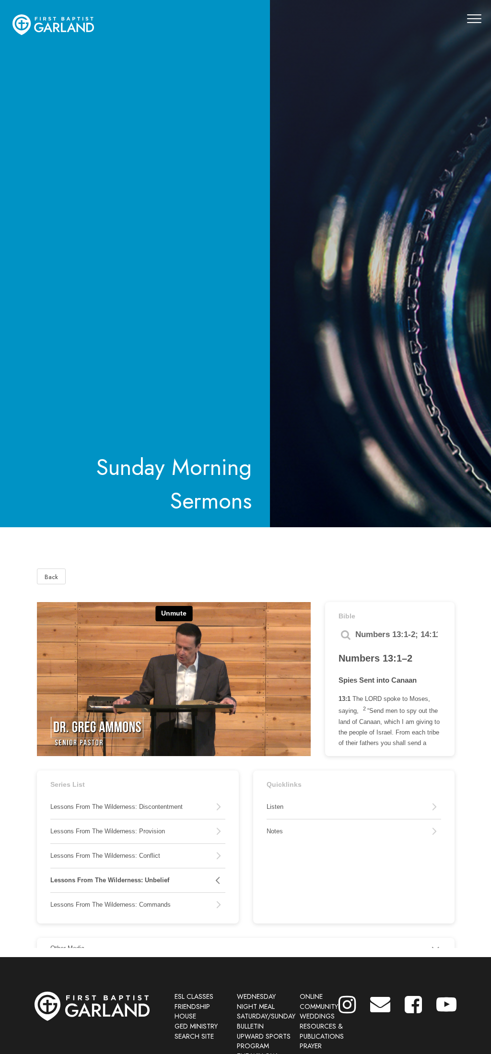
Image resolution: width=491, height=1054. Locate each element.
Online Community (319, 1001)
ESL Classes (194, 996)
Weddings (317, 1016)
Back (51, 576)
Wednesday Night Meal (256, 1001)
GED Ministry (196, 1026)
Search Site (194, 1036)
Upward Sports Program (264, 1041)
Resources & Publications (322, 1031)
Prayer (311, 1046)
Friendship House (192, 1011)
